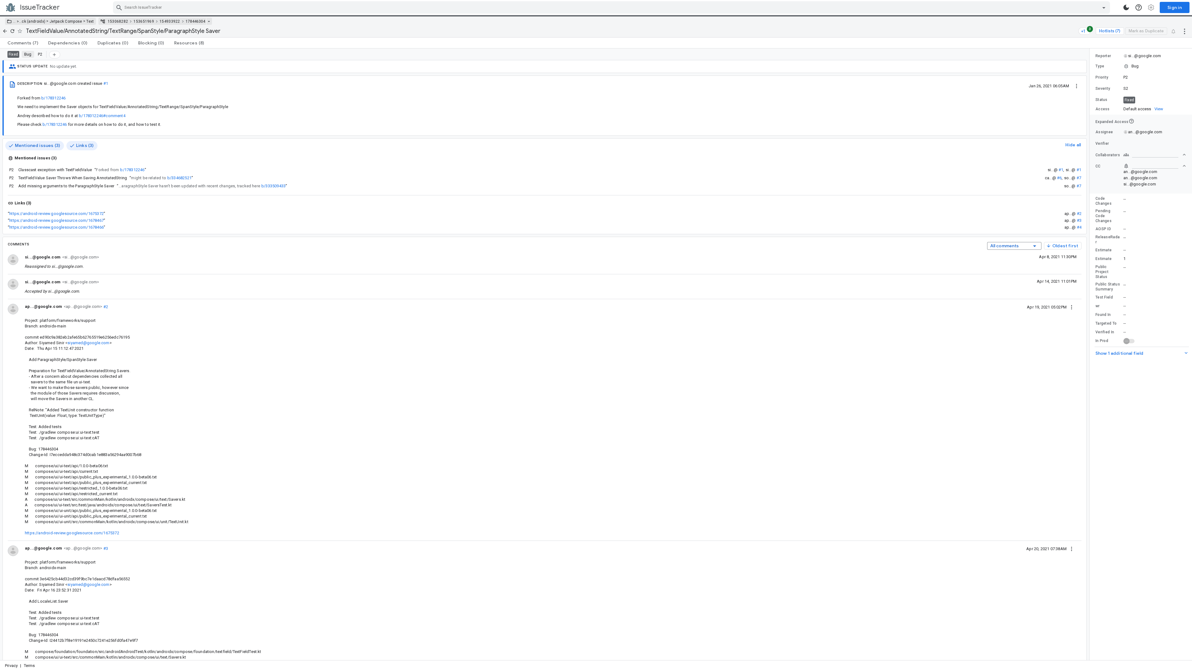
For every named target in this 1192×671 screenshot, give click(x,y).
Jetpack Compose (66, 21)
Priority (1101, 77)
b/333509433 (273, 186)
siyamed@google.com (88, 342)
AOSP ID (1103, 229)
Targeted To (1106, 323)
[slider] (1090, 354)
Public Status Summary (1107, 286)
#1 (105, 83)
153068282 (118, 21)
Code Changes (1103, 201)
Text (90, 21)
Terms (29, 665)
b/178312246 (53, 98)
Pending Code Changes (1103, 216)
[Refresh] (12, 31)
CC (1098, 166)
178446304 (195, 21)
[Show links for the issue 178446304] (208, 21)
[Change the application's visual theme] (1126, 7)
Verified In (1104, 332)
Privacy (11, 665)
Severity (1102, 88)
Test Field (1104, 297)
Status (1101, 100)
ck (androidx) (33, 21)
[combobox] (612, 7)
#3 (1079, 220)
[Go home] (5, 31)
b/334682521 (179, 178)
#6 (1059, 178)
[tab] (22, 43)
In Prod (1101, 341)
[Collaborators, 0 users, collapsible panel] (1154, 154)
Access (1102, 109)
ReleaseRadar (1107, 239)
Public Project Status (1101, 272)
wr (1097, 306)
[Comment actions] (1072, 307)
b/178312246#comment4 (102, 115)
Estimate (1103, 250)
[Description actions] (1076, 86)
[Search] (119, 7)
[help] (1138, 7)
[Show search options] (1104, 7)
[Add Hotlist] (54, 54)
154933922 (170, 21)
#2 (1079, 213)
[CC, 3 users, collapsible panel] (1154, 166)
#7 (1079, 178)
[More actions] (1185, 31)
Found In (1103, 315)
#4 (1079, 227)
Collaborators (1107, 155)
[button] (17, 21)
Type (1099, 66)
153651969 (143, 21)
